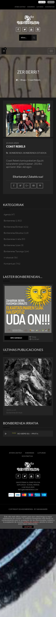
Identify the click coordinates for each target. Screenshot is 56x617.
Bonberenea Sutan (12, 245)
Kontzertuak (9, 263)
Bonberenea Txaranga (14, 251)
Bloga (23, 80)
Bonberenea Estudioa (34, 153)
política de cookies (31, 522)
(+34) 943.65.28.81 (28, 487)
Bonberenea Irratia (12, 239)
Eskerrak (31, 7)
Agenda (7, 214)
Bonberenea (15, 153)
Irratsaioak (9, 257)
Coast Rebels (15, 146)
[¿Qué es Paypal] (11, 495)
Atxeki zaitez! (20, 7)
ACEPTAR (28, 527)
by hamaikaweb (40, 509)
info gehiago (16, 338)
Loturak (40, 7)
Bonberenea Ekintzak (13, 226)
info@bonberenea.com (28, 489)
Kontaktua (50, 7)
